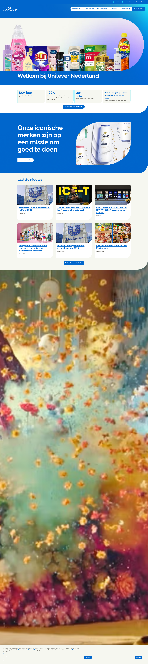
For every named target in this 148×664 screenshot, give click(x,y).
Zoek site (139, 9)
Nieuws (114, 9)
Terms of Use (21, 650)
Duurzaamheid (102, 9)
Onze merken (89, 9)
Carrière (127, 9)
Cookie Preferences (73, 650)
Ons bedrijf (76, 9)
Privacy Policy (32, 650)
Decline (88, 657)
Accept (138, 657)
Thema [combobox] (117, 2)
